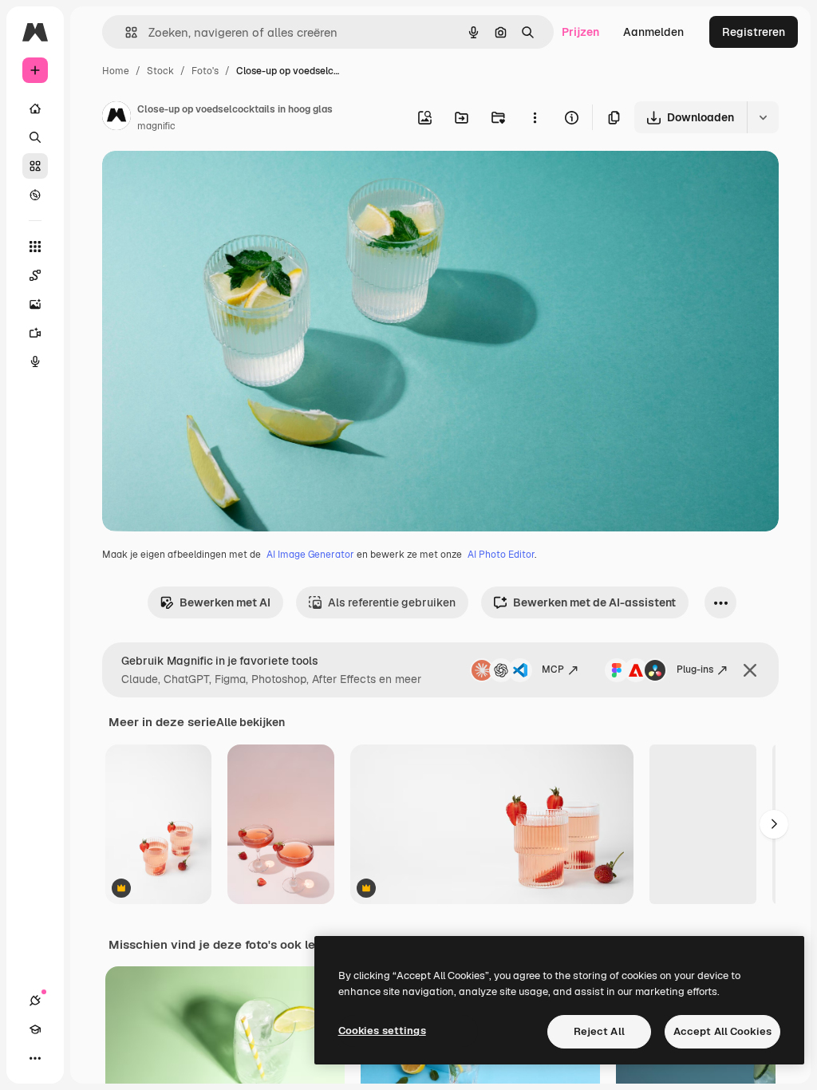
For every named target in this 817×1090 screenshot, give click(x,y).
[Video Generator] (35, 333)
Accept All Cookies (722, 1031)
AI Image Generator (310, 554)
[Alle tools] (35, 246)
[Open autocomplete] (125, 32)
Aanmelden (653, 32)
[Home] (35, 108)
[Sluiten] (750, 670)
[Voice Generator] (35, 361)
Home (115, 71)
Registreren (753, 32)
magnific (156, 126)
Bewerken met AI (225, 602)
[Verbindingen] (35, 1000)
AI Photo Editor (501, 554)
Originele (207, 181)
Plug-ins (695, 669)
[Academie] (35, 1029)
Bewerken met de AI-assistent (594, 602)
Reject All (599, 1031)
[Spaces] (35, 275)
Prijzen (580, 32)
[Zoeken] (35, 137)
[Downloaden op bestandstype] (763, 117)
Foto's (205, 71)
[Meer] (35, 1058)
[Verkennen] (35, 194)
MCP (553, 669)
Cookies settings (382, 1030)
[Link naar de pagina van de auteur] (116, 118)
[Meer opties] (535, 117)
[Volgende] (774, 824)
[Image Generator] (35, 304)
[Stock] (35, 166)
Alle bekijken (250, 722)
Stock (160, 71)
